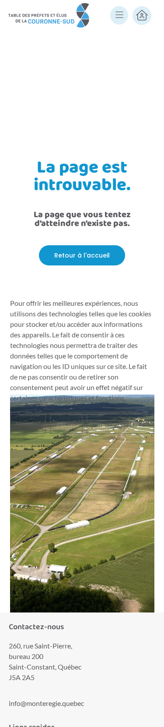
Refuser (66, 424)
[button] (119, 16)
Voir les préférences (120, 424)
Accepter (28, 424)
